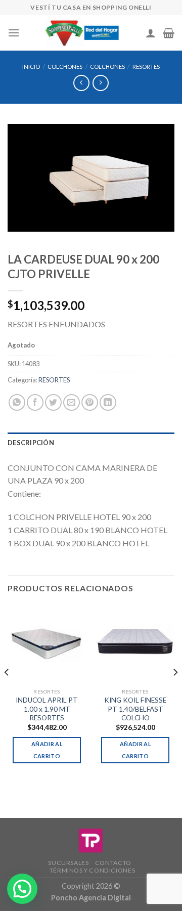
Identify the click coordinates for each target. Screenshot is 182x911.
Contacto (113, 862)
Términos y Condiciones (92, 870)
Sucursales (68, 862)
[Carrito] (168, 33)
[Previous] (7, 692)
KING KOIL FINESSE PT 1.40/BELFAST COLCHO (135, 709)
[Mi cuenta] (151, 33)
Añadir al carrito (46, 750)
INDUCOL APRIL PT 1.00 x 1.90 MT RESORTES (47, 709)
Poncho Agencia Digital (91, 897)
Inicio (31, 66)
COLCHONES (65, 66)
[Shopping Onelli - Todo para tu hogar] (82, 33)
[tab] (91, 442)
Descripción (31, 443)
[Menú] (14, 32)
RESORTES (146, 66)
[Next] (175, 692)
